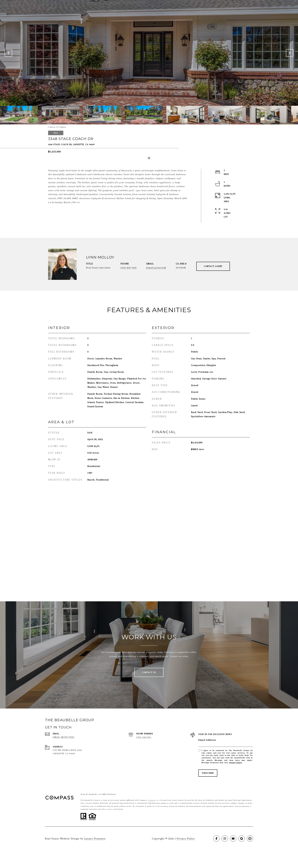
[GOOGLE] (241, 838)
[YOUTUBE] (233, 838)
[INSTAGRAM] (225, 838)
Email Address (207, 740)
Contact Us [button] (149, 672)
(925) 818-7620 (128, 267)
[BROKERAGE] (250, 838)
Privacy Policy (235, 763)
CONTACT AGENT (213, 266)
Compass (152, 800)
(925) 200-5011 (143, 737)
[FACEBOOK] (216, 838)
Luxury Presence (95, 838)
